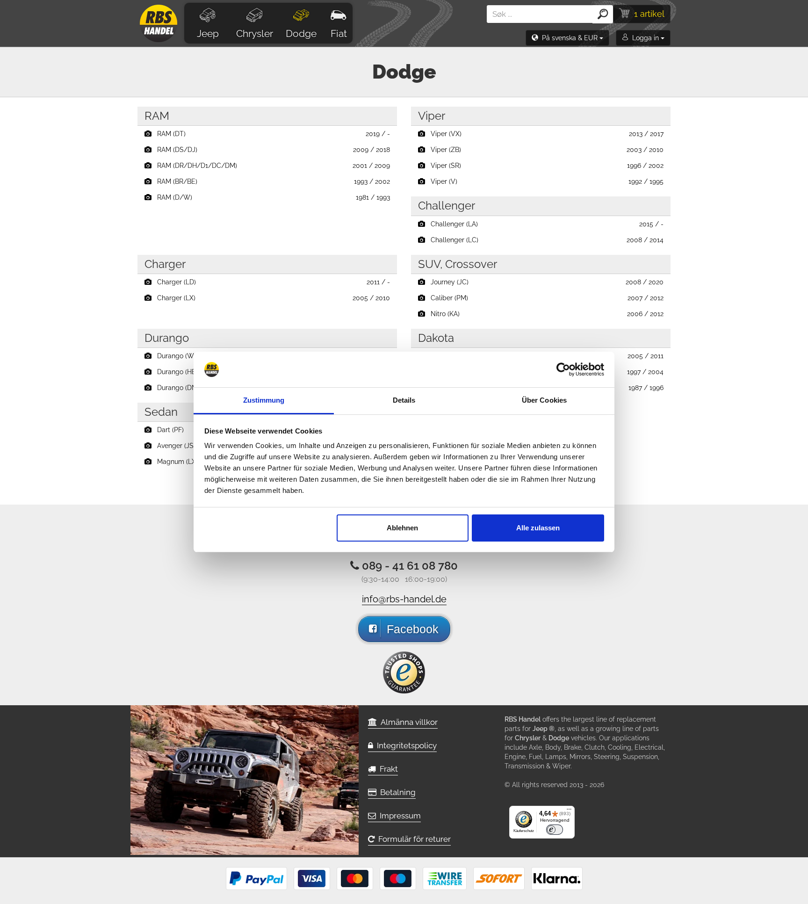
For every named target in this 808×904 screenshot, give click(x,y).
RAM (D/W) (271, 197)
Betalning (396, 792)
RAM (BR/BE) (271, 181)
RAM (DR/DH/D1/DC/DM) (271, 165)
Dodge (301, 33)
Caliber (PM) (544, 298)
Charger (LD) (271, 282)
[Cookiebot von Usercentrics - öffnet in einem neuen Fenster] (563, 369)
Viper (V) (544, 181)
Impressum (398, 815)
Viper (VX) (544, 133)
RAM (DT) (271, 133)
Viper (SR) (544, 165)
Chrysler (254, 33)
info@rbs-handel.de (404, 599)
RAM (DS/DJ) (271, 149)
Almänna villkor (407, 722)
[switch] (554, 829)
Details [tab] (404, 400)
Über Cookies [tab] (544, 400)
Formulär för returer (413, 839)
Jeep (208, 33)
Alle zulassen (538, 528)
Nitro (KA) (544, 314)
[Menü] (569, 811)
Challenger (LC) (544, 240)
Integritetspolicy (405, 745)
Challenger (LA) (544, 224)
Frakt (387, 769)
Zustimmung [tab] (264, 400)
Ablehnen (402, 528)
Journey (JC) (544, 282)
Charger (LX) (271, 298)
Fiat (339, 33)
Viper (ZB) (544, 149)
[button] (567, 38)
